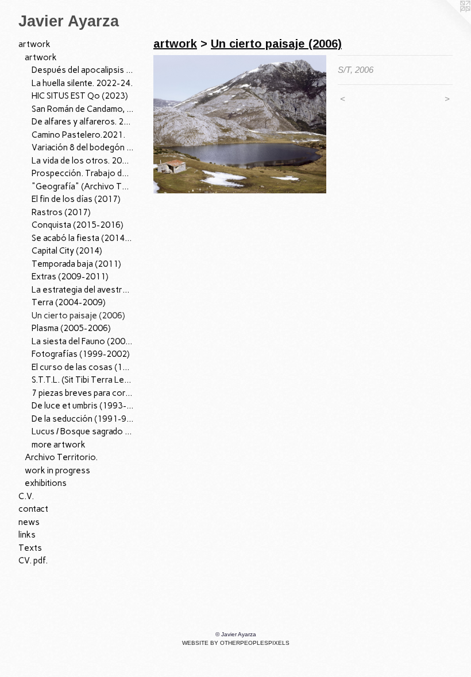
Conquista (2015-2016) (77, 225)
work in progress (57, 470)
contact (33, 509)
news (29, 522)
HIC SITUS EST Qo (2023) (80, 96)
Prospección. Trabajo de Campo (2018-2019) (83, 173)
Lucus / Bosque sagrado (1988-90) (83, 431)
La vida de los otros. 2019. (83, 160)
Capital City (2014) (67, 251)
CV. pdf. (33, 560)
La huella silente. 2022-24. (82, 83)
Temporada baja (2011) (76, 264)
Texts (30, 548)
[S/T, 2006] (239, 124)
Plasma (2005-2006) (71, 328)
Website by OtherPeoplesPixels (235, 643)
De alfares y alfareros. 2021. (83, 121)
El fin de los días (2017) (76, 199)
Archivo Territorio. (61, 457)
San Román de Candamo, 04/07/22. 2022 (83, 109)
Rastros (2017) (61, 212)
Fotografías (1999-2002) (81, 354)
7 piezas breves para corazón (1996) (83, 393)
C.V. (26, 496)
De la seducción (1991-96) (83, 419)
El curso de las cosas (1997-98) (83, 367)
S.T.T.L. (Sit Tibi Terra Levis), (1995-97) (83, 380)
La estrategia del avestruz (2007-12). (83, 290)
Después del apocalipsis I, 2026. (83, 70)
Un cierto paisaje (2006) (78, 315)
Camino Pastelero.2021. (78, 135)
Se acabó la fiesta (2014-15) (83, 238)
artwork (34, 44)
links (27, 535)
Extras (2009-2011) (70, 276)
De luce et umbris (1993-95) (83, 405)
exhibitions (46, 483)
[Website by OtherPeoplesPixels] (448, 23)
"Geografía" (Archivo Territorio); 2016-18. (83, 186)
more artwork (59, 444)
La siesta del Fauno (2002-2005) (83, 341)
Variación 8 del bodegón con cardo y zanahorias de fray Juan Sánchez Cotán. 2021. (83, 147)
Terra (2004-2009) (69, 302)
